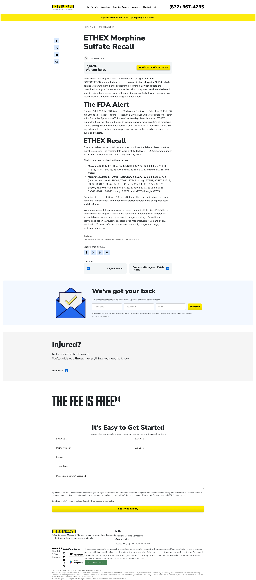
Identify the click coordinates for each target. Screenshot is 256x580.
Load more (57, 370)
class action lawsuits (102, 220)
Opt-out (131, 543)
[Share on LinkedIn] (56, 54)
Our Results (92, 7)
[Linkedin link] (64, 566)
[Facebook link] (64, 556)
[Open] (155, 7)
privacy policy (108, 501)
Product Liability (106, 26)
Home (86, 26)
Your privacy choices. (96, 562)
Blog (94, 26)
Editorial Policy (143, 543)
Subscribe (195, 306)
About (135, 7)
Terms (85, 501)
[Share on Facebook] (56, 40)
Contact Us (138, 535)
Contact (147, 7)
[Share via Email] (56, 61)
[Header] (63, 6)
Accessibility (121, 543)
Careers (128, 535)
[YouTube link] (64, 559)
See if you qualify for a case (153, 68)
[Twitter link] (64, 553)
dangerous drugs (137, 217)
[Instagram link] (64, 562)
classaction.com (97, 228)
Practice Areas (120, 7)
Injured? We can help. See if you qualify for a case (127, 18)
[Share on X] (56, 47)
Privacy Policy (124, 314)
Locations (105, 7)
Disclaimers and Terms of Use (114, 579)
